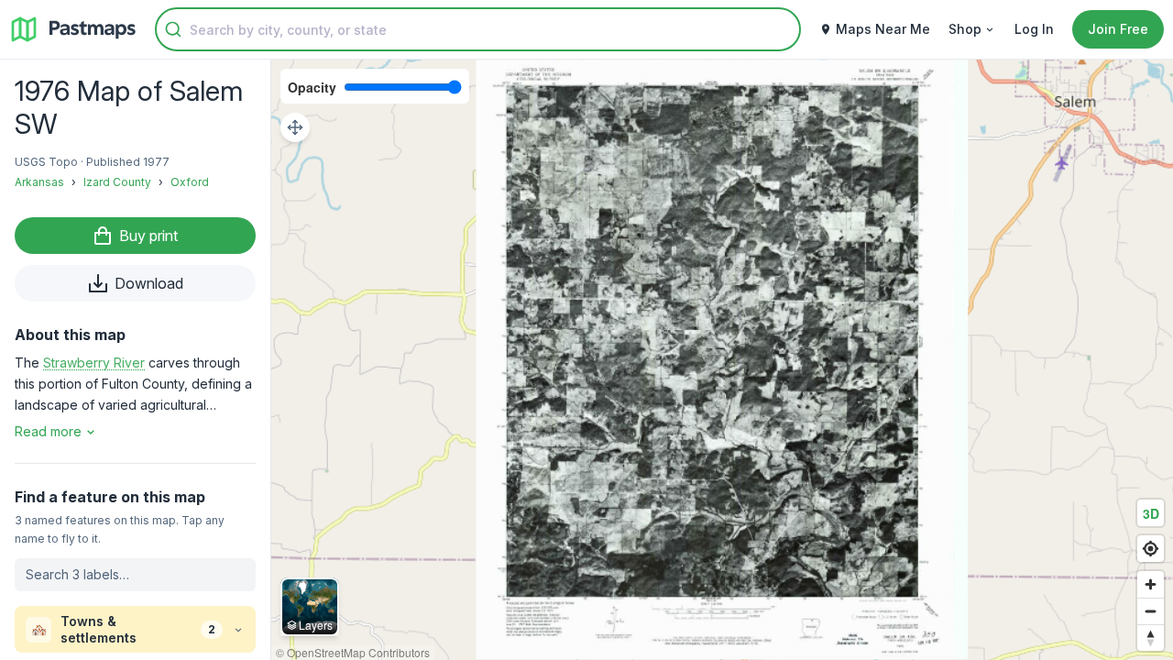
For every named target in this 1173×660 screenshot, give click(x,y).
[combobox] (478, 29)
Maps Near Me (883, 29)
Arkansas (39, 182)
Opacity (312, 87)
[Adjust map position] (295, 127)
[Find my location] (1150, 548)
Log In (1034, 29)
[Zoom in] (1150, 584)
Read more (48, 431)
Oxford (189, 182)
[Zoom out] (1150, 611)
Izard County (117, 182)
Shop (964, 29)
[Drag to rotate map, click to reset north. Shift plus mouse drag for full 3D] (1150, 637)
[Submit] (173, 29)
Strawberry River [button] (94, 362)
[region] (722, 360)
